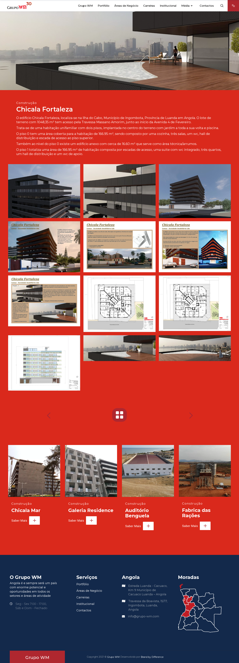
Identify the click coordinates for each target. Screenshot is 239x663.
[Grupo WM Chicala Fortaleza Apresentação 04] (44, 300)
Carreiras (82, 597)
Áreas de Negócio (89, 591)
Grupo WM (113, 657)
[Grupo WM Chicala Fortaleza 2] (119, 191)
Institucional (85, 604)
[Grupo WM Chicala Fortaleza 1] (44, 191)
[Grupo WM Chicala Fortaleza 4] (119, 348)
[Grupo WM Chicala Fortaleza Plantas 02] (195, 303)
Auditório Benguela (137, 513)
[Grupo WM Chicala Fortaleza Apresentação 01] (44, 246)
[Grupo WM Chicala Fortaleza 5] (195, 348)
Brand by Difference (152, 657)
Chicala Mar (25, 510)
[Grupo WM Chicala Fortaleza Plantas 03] (44, 363)
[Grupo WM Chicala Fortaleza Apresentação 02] (119, 246)
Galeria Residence (90, 510)
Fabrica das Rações (196, 512)
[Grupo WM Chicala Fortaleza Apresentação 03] (195, 246)
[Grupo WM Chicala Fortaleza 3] (195, 191)
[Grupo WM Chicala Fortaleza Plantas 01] (119, 303)
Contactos (83, 610)
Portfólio (82, 584)
